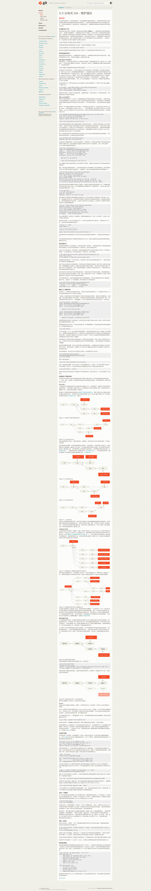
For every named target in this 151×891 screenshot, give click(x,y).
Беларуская (42, 97)
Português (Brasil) (43, 87)
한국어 (40, 57)
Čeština (41, 81)
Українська (42, 74)
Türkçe (41, 72)
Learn (41, 13)
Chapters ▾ (62, 7)
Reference (42, 25)
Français (41, 51)
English (53, 36)
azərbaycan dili (43, 41)
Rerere (68, 730)
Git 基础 (66, 737)
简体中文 (41, 76)
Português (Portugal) (44, 105)
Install (41, 28)
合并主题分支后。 (90, 450)
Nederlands (42, 59)
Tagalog (41, 70)
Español (41, 47)
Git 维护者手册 (86, 615)
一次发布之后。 (88, 452)
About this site (45, 888)
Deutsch (41, 45)
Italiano (41, 101)
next (64, 878)
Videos (42, 18)
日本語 (40, 55)
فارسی (40, 49)
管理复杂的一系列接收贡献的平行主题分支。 (77, 534)
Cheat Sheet (43, 16)
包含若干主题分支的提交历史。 (86, 392)
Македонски (42, 83)
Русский (41, 61)
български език (43, 43)
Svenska (41, 68)
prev (60, 878)
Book (41, 15)
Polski (40, 85)
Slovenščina (42, 64)
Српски (41, 66)
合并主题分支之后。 (72, 395)
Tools (40, 23)
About (41, 10)
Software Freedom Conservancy (104, 888)
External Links (44, 20)
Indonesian (42, 99)
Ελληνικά (41, 53)
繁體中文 (41, 91)
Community (43, 30)
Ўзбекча (41, 89)
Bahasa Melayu (43, 103)
